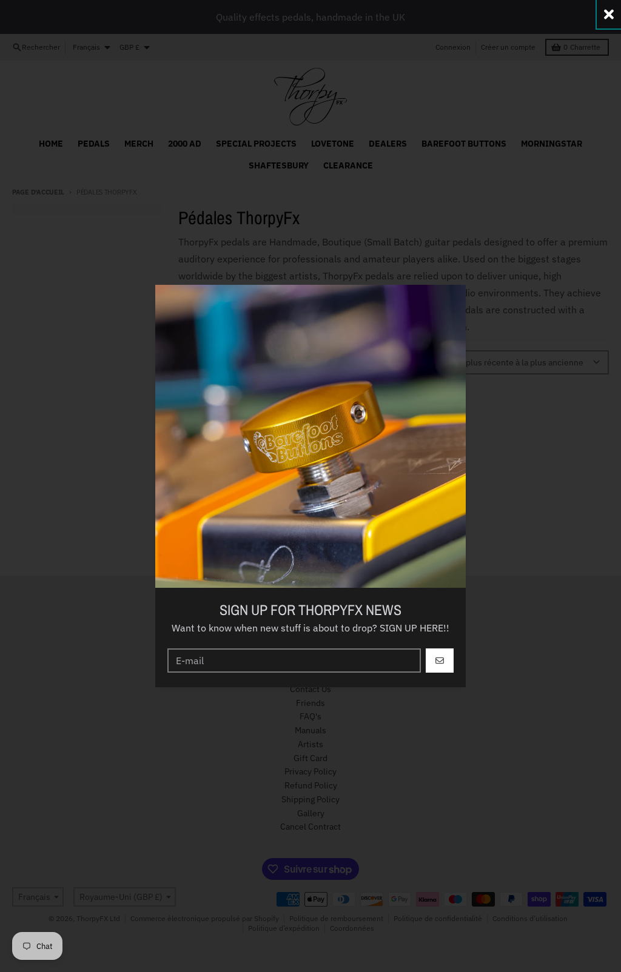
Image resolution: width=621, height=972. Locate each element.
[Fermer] (609, 14)
